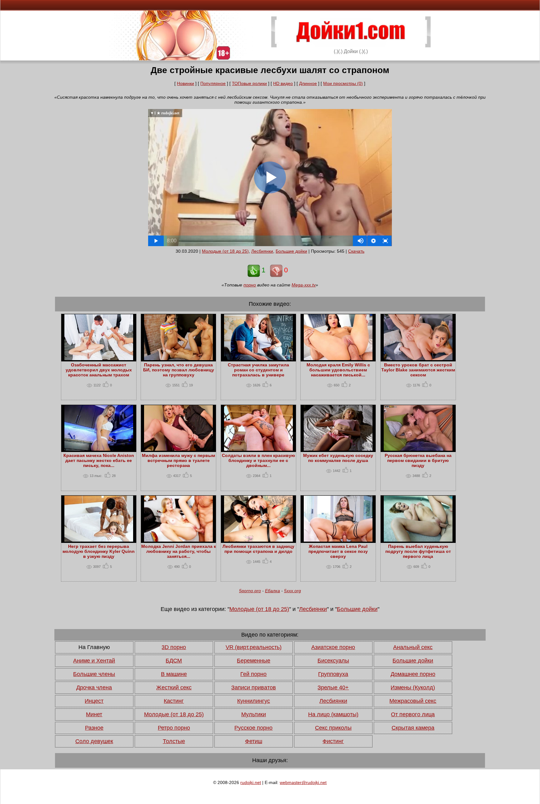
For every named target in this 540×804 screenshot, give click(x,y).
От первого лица (413, 714)
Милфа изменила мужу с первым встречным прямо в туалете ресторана (178, 460)
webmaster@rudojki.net (303, 782)
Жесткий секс (174, 687)
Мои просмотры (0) (343, 83)
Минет (94, 714)
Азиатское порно (333, 647)
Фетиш (253, 741)
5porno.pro (250, 590)
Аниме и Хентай (94, 661)
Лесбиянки (262, 251)
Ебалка (272, 590)
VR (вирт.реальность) (254, 647)
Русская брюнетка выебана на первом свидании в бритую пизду (418, 460)
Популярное (213, 83)
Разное (94, 728)
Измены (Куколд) (413, 687)
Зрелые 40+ (333, 687)
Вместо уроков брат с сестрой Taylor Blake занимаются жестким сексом (418, 369)
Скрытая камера (413, 728)
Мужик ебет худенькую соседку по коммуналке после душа (338, 458)
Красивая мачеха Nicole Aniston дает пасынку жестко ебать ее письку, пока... (98, 460)
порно (249, 284)
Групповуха (333, 674)
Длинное (308, 83)
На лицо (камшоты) (333, 714)
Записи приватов (253, 687)
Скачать (356, 251)
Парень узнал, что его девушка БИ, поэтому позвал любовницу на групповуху (178, 369)
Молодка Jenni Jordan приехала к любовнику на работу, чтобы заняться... (178, 551)
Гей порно (253, 674)
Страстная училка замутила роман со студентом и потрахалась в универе (258, 369)
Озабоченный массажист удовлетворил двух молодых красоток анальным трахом (99, 369)
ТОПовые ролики (249, 83)
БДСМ (174, 661)
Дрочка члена (94, 687)
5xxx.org (292, 590)
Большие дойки (291, 251)
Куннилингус (253, 701)
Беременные (253, 661)
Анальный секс (412, 647)
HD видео (283, 83)
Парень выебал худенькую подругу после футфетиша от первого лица (418, 551)
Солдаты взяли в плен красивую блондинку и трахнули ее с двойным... (258, 460)
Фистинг (333, 741)
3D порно (174, 647)
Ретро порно (174, 728)
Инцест (94, 701)
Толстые (174, 741)
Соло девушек (94, 741)
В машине (174, 674)
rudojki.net (250, 782)
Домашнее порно (413, 674)
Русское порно (253, 728)
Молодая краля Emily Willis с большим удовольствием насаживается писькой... (338, 369)
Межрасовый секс (412, 701)
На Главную (94, 647)
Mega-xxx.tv (304, 284)
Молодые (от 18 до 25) (225, 251)
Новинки (185, 83)
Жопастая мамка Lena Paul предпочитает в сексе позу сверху (338, 551)
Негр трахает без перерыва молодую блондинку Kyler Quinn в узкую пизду (98, 551)
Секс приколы (333, 728)
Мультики (253, 714)
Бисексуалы (333, 661)
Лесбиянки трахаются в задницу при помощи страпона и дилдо (258, 549)
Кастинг (174, 701)
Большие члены (94, 674)
